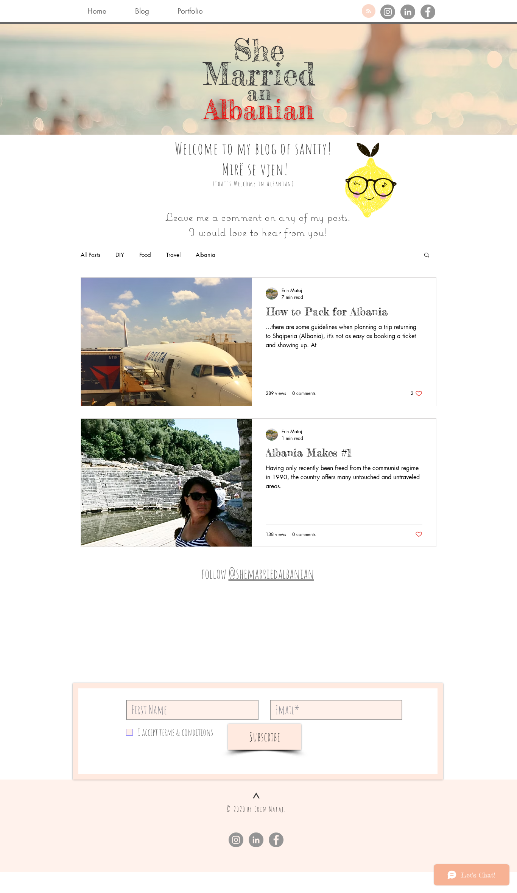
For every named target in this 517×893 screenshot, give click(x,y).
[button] (426, 255)
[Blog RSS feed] (368, 11)
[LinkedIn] (407, 12)
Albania (205, 254)
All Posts (90, 254)
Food (145, 254)
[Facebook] (427, 12)
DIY (119, 254)
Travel (173, 254)
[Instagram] (387, 12)
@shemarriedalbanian (271, 573)
